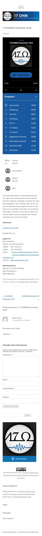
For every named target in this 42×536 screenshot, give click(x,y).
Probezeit (21, 282)
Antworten (6, 334)
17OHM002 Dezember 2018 (22, 497)
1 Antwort (6, 33)
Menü (21, 7)
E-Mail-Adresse (9, 388)
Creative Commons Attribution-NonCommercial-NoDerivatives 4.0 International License (21, 475)
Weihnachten (33, 282)
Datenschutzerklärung (10, 532)
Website (6, 397)
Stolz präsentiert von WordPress (29, 532)
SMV (26, 282)
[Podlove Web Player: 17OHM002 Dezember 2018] (21, 95)
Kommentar (8, 355)
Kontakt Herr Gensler (10, 228)
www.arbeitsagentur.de (19, 260)
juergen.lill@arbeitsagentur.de (22, 252)
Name (6, 380)
